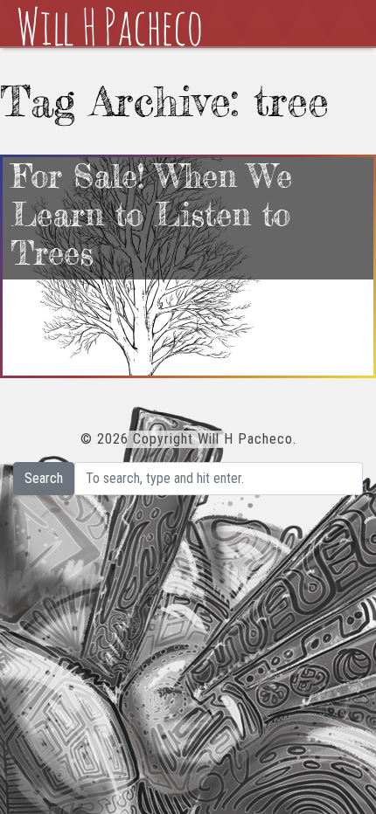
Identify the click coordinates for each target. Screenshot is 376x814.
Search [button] (43, 478)
